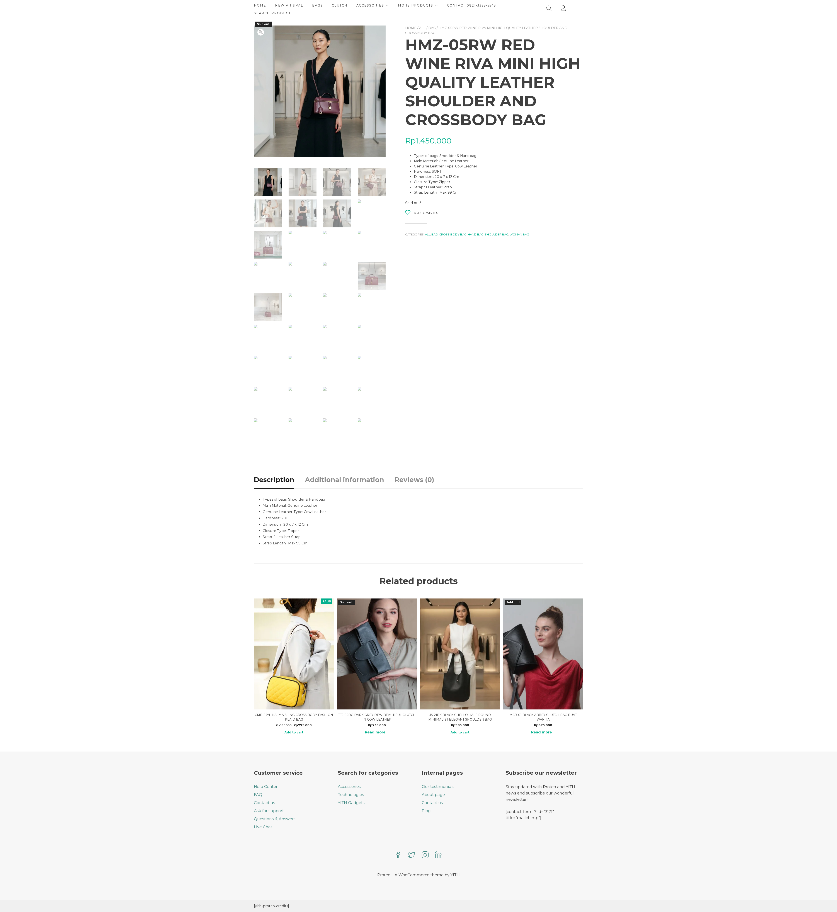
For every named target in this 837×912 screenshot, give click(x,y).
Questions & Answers (275, 819)
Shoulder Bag (496, 234)
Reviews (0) (414, 480)
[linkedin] (438, 855)
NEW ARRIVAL (289, 5)
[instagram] (425, 855)
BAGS (317, 5)
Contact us (264, 802)
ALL (422, 28)
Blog (426, 810)
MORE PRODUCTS (415, 5)
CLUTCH (339, 5)
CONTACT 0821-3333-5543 (471, 5)
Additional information (344, 480)
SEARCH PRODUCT (272, 13)
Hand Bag (475, 234)
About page (433, 794)
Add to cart (293, 732)
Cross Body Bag (452, 234)
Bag (432, 28)
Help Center (265, 786)
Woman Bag (519, 234)
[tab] (279, 480)
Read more (375, 732)
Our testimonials (438, 786)
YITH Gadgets (351, 802)
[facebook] (398, 855)
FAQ (258, 794)
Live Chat (263, 827)
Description (274, 480)
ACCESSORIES (370, 5)
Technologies (351, 794)
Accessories (349, 786)
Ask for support (269, 810)
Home (410, 28)
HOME (260, 5)
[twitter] (411, 855)
